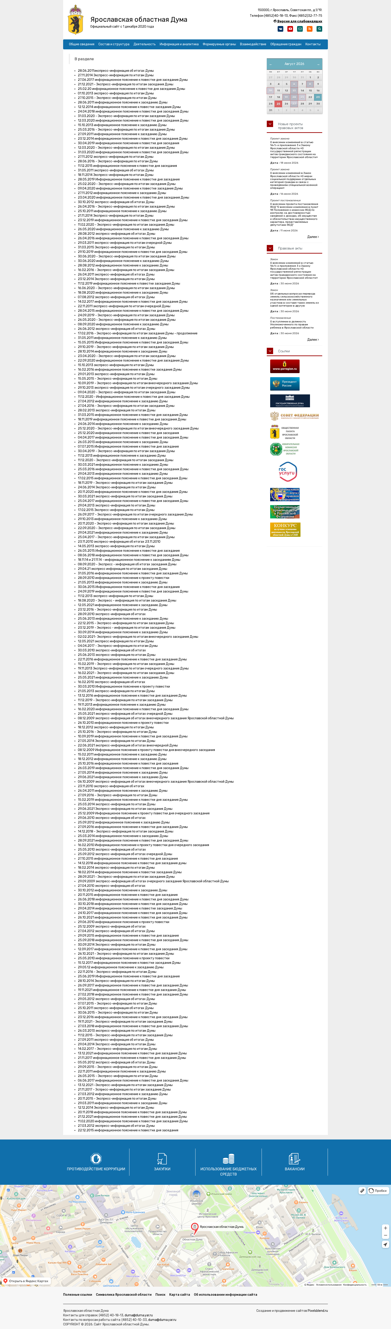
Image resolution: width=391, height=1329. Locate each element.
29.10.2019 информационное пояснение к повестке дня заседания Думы (132, 252)
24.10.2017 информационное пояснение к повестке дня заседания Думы (132, 913)
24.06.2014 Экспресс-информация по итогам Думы (117, 487)
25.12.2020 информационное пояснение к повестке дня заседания (128, 433)
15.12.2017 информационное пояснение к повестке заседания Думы (129, 963)
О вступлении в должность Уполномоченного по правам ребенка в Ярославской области (292, 324)
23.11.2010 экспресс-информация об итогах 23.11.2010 (119, 542)
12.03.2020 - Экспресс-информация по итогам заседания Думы (126, 148)
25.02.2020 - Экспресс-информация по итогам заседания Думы (127, 184)
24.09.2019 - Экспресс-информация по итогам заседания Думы (126, 315)
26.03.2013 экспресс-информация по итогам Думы (116, 1031)
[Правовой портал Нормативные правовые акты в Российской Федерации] (294, 511)
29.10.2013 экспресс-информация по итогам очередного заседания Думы (134, 388)
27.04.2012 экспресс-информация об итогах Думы (116, 931)
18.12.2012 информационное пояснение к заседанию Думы (122, 759)
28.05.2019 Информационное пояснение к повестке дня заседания (129, 179)
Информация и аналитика (179, 44)
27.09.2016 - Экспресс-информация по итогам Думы (117, 795)
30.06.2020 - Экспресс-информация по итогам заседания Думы (127, 256)
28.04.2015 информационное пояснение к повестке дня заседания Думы (133, 311)
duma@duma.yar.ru (139, 1315)
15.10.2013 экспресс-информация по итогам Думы (116, 365)
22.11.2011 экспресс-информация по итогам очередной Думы (124, 306)
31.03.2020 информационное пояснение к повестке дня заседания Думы (133, 152)
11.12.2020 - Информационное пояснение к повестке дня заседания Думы (134, 397)
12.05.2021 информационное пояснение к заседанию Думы (122, 605)
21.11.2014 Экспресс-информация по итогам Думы (115, 216)
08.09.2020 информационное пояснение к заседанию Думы (123, 324)
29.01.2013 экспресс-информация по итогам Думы (116, 374)
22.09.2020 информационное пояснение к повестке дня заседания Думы (133, 360)
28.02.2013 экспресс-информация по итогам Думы (116, 410)
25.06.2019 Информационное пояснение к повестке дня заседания (129, 976)
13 (294, 90)
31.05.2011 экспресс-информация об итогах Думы (116, 170)
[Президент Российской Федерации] (294, 384)
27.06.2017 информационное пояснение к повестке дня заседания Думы (133, 80)
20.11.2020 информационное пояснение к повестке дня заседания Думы (133, 492)
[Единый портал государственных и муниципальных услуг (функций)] (294, 472)
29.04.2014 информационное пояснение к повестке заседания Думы (130, 908)
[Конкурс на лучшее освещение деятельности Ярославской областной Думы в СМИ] (294, 530)
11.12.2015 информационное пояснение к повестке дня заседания (127, 166)
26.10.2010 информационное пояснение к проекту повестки (123, 723)
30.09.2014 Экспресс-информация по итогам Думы (116, 945)
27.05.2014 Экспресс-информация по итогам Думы (116, 741)
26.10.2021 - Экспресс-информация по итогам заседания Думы (126, 954)
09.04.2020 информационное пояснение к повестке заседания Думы (130, 188)
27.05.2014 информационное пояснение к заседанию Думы (123, 773)
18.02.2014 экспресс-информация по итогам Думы (116, 868)
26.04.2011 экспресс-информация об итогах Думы (116, 274)
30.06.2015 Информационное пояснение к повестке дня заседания (129, 587)
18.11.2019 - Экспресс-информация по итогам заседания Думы (125, 483)
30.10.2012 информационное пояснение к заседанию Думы (122, 890)
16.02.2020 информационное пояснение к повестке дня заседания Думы (133, 709)
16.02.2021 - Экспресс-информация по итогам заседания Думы (126, 673)
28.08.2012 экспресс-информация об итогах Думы (116, 234)
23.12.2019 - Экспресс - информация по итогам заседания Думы (126, 628)
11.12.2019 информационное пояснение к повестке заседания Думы (129, 283)
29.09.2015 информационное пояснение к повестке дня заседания (128, 936)
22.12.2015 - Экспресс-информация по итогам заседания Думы (126, 623)
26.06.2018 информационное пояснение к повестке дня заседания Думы (133, 899)
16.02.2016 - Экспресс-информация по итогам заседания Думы (126, 270)
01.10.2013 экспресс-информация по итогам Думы (116, 93)
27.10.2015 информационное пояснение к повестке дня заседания (128, 859)
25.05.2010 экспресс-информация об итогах (112, 850)
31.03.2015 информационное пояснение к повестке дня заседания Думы (133, 415)
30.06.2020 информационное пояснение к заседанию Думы (123, 261)
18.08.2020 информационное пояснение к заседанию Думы (123, 293)
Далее (312, 237)
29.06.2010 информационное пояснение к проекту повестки (123, 922)
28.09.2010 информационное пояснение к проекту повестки (123, 578)
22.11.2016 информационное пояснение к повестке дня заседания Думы (132, 659)
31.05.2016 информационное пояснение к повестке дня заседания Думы (133, 573)
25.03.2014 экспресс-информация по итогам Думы (116, 804)
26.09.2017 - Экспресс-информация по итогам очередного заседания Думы (135, 514)
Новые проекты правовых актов (290, 126)
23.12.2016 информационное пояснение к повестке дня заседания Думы (133, 1017)
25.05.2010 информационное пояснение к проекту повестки (123, 958)
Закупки (162, 1169)
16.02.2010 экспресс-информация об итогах (111, 682)
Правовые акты (290, 248)
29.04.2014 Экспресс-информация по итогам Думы (116, 1044)
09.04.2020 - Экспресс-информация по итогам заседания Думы (126, 392)
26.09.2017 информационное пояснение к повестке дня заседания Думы (133, 985)
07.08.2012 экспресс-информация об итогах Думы (116, 297)
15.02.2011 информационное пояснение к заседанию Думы (122, 754)
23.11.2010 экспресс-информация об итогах (111, 786)
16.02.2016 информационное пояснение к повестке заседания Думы (130, 370)
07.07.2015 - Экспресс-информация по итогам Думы (117, 1003)
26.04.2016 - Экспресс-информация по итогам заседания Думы (126, 207)
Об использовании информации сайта (225, 1295)
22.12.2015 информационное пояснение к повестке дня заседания (128, 1130)
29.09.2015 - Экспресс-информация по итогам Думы (117, 1067)
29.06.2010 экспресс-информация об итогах (112, 818)
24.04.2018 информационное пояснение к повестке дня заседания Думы (133, 111)
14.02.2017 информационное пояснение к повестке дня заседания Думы (133, 302)
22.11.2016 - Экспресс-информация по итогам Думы (117, 972)
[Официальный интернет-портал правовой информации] (294, 494)
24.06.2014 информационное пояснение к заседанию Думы (123, 424)
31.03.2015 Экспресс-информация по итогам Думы (116, 247)
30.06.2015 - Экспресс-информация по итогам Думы (118, 1013)
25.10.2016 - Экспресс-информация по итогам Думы (117, 732)
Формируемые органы (219, 44)
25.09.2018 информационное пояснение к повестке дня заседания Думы (133, 940)
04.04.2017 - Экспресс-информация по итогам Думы (118, 646)
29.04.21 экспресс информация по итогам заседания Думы (122, 569)
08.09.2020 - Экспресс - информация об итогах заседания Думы (127, 564)
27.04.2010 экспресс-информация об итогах (111, 886)
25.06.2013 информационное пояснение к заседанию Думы (123, 619)
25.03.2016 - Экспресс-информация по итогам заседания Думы (126, 130)
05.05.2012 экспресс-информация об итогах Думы (116, 1062)
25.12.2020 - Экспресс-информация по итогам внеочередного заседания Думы (138, 428)
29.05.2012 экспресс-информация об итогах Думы (116, 999)
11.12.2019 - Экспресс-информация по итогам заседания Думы (125, 700)
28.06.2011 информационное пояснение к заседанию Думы (122, 102)
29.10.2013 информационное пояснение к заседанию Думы (122, 519)
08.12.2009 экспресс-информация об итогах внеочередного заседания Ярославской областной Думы (156, 718)
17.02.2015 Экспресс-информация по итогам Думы (116, 510)
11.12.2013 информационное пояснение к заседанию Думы (122, 456)
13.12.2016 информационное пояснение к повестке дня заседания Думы (132, 696)
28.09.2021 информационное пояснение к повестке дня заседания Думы (133, 840)
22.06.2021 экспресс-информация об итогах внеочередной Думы (128, 745)
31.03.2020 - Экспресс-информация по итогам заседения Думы (126, 116)
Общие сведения (81, 44)
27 (294, 103)
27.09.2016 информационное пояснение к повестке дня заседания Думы (133, 827)
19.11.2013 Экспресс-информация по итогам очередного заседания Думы (133, 668)
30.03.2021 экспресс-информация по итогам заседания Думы (125, 496)
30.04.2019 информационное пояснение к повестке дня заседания (128, 143)
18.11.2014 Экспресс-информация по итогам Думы (115, 175)
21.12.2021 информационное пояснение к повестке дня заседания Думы (132, 1117)
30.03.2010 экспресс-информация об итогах (112, 650)
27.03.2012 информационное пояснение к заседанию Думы (123, 1094)
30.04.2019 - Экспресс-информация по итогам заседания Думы (126, 451)
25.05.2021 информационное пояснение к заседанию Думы (123, 677)
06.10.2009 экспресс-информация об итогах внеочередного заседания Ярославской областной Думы (156, 782)
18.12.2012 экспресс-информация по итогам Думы (116, 727)
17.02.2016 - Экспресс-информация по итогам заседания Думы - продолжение (138, 333)
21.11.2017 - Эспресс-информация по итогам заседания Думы (124, 1090)
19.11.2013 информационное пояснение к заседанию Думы (122, 705)
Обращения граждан (285, 44)
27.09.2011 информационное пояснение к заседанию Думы (122, 134)
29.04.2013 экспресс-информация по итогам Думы (116, 505)
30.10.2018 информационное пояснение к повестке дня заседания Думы (133, 904)
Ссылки (284, 351)
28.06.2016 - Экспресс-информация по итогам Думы (118, 161)
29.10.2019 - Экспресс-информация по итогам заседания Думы (126, 347)
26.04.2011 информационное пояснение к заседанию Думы (122, 791)
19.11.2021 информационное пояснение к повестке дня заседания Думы (132, 990)
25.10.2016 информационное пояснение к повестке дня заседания (128, 763)
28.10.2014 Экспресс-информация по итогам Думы (116, 981)
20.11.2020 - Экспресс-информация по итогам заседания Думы (126, 523)
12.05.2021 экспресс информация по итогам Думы (116, 641)
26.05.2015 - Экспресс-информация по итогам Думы (118, 1076)
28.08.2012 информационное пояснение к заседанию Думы (123, 265)
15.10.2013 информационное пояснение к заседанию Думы (122, 125)
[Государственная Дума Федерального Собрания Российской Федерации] (294, 400)
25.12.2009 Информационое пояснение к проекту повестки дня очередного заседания (144, 813)
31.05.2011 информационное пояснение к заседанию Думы (122, 338)
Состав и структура (113, 44)
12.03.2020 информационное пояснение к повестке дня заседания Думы (133, 120)
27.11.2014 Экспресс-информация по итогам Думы (116, 75)
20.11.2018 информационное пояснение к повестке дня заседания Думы (132, 1112)
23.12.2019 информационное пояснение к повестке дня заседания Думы (133, 220)
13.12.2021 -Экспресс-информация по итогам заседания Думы (125, 1085)
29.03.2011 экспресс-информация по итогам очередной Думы (125, 243)
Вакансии (295, 1169)
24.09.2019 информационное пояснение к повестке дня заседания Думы (133, 591)
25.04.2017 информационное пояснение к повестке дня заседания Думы (133, 501)
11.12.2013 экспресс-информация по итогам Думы (115, 596)
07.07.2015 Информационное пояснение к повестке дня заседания (128, 447)
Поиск (160, 1295)
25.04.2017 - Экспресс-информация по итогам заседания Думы (126, 537)
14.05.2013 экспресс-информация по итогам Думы (116, 546)
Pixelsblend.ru (318, 1311)
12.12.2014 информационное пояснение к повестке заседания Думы (129, 107)
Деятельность (145, 44)
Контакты (313, 44)
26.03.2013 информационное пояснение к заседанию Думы (123, 442)
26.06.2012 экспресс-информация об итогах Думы (116, 329)
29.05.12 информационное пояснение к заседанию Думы (121, 967)
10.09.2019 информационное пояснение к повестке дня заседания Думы (133, 736)
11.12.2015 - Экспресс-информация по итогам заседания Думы (125, 1035)
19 (286, 97)
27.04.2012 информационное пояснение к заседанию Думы (123, 401)
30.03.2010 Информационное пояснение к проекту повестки (124, 686)
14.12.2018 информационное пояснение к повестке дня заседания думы (132, 863)
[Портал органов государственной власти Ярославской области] (294, 366)
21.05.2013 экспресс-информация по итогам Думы (116, 691)
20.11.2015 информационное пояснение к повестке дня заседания (128, 895)
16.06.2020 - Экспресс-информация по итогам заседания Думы (126, 288)
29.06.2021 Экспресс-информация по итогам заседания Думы (125, 809)
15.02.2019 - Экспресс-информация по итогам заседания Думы (126, 664)
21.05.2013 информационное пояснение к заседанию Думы (122, 582)
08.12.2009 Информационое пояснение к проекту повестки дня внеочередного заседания (146, 750)
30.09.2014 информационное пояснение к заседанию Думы (123, 632)
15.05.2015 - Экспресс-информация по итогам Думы (117, 379)
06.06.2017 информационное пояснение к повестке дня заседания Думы (133, 1080)
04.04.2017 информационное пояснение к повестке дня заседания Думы (133, 437)
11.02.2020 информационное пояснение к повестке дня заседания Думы (133, 1121)
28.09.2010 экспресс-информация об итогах (112, 614)
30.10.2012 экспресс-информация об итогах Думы (116, 202)
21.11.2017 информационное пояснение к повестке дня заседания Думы (132, 1058)
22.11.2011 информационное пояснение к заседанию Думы (122, 1071)
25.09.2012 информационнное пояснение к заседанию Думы (124, 822)
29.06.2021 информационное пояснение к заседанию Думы (123, 777)
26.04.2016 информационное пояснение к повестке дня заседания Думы (133, 238)
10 (270, 90)
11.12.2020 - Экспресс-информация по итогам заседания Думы (125, 460)
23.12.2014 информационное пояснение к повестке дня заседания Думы (133, 139)
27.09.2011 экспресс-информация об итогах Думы (116, 1040)
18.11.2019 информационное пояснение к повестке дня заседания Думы (132, 419)
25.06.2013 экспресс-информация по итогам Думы (116, 655)
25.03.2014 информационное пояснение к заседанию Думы (123, 836)
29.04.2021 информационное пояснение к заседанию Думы (123, 533)
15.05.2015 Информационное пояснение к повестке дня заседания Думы (133, 342)
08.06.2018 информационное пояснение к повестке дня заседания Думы (133, 555)
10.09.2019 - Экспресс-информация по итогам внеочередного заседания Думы (138, 383)
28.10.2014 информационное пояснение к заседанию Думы (122, 351)
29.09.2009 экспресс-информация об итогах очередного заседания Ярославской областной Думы (153, 881)
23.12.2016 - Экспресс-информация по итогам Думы (117, 610)
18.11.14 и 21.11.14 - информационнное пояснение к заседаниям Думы (129, 560)
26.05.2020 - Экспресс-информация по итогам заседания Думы (127, 320)
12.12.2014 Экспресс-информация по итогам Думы (116, 1108)
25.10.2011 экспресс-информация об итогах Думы (116, 1008)
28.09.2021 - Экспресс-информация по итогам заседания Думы (126, 877)
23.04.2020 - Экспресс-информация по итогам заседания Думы (127, 356)
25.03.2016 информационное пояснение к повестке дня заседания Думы (133, 469)
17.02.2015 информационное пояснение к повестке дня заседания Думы (132, 478)
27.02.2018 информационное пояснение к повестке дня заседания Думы (133, 994)
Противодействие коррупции (96, 1169)
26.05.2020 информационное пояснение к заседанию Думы (123, 229)
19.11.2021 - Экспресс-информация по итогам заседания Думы (125, 1022)
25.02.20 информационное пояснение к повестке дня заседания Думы (131, 89)
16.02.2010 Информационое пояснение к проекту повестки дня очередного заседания (143, 845)
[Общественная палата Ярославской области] (294, 432)
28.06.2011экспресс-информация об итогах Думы (116, 71)
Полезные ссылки (77, 1295)
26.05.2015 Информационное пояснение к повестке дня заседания (129, 551)
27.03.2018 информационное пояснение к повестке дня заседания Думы (133, 1026)
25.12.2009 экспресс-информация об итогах (112, 926)
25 (278, 103)
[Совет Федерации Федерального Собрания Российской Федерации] (294, 416)
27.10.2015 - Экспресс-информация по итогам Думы (117, 98)
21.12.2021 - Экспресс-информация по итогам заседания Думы (125, 84)
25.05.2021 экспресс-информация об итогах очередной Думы (125, 714)
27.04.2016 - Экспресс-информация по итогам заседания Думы (126, 406)
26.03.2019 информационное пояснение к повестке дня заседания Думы (133, 768)
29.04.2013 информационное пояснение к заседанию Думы (123, 474)
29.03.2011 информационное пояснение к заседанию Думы (122, 1103)
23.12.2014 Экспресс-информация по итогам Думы (116, 279)
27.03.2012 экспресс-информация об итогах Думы (116, 1126)
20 (294, 97)
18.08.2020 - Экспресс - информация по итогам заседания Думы (127, 600)
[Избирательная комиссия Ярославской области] (294, 449)
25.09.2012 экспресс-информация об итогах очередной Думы (125, 854)
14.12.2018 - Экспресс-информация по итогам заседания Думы (125, 831)
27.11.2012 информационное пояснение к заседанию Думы (122, 193)
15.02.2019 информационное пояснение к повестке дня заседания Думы (133, 800)
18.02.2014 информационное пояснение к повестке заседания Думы (130, 872)
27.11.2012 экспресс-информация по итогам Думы (115, 157)
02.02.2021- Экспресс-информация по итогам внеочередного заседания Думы (138, 637)
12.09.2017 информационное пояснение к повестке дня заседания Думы (132, 949)
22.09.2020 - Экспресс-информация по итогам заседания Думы (126, 528)
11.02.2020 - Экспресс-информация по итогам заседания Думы (126, 225)
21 (302, 97)
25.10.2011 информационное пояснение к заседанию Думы (122, 211)
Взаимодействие (253, 44)
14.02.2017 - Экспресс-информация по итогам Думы (117, 1049)
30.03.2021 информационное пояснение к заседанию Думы (123, 465)
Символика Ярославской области (124, 1295)
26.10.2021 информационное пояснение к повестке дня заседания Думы (133, 917)
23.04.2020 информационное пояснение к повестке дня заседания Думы (133, 197)
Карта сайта (179, 1295)
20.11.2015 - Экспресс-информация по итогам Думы (117, 1099)
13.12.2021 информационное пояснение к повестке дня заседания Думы (132, 1053)
